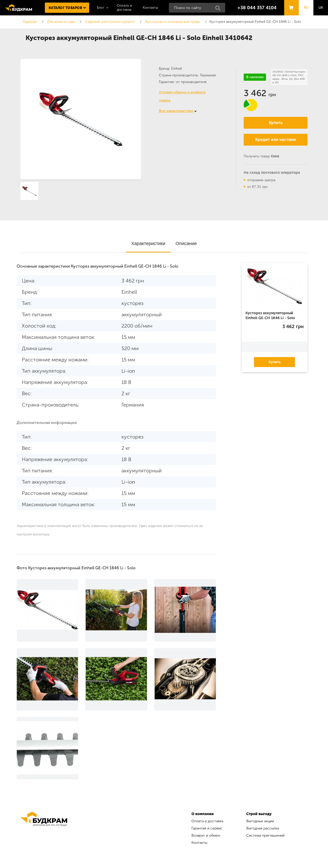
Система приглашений (265, 835)
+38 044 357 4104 (257, 8)
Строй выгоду (259, 814)
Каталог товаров (65, 8)
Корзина (290, 3)
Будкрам (18, 7)
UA (321, 7)
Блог (100, 7)
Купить (276, 122)
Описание (186, 243)
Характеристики (148, 243)
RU (306, 7)
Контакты (150, 7)
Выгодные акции (260, 821)
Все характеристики (176, 111)
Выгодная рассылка (262, 828)
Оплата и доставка (207, 821)
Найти (219, 9)
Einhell (176, 68)
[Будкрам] (43, 829)
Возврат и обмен (205, 835)
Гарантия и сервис (206, 828)
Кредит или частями (275, 139)
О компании (202, 814)
